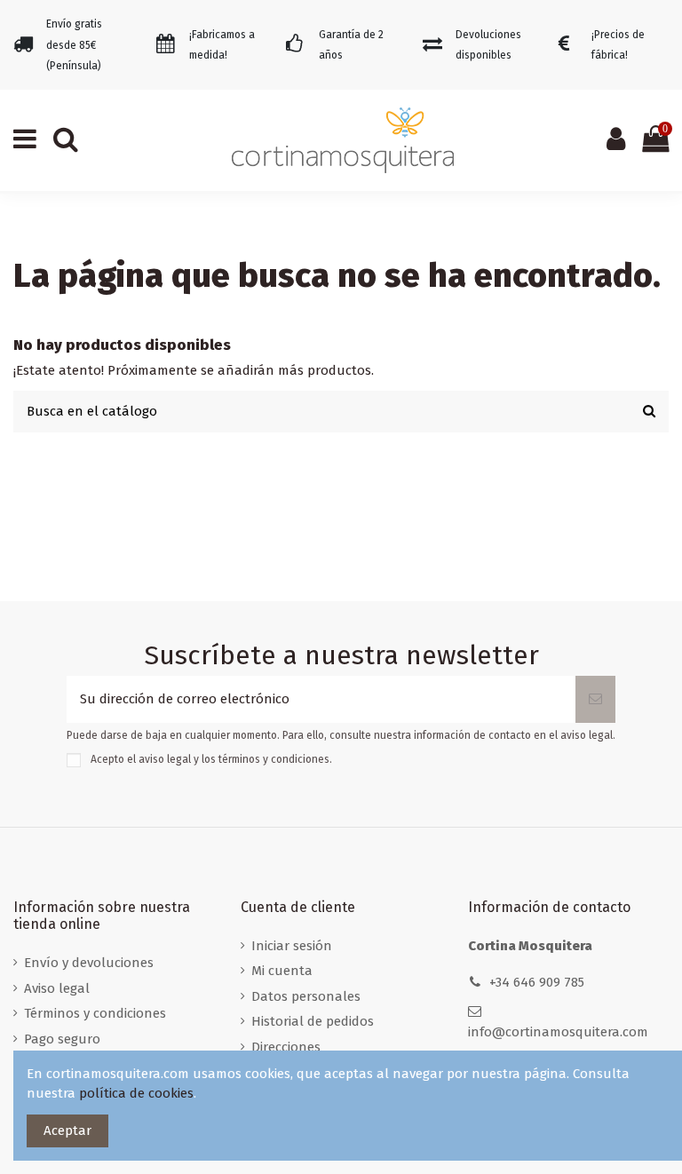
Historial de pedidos (312, 1021)
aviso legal (165, 759)
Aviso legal (57, 988)
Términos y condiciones (95, 1013)
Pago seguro (62, 1039)
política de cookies (136, 1093)
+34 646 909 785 (536, 982)
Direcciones (286, 1047)
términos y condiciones (273, 759)
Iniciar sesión (291, 946)
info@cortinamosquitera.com (558, 1032)
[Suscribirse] (595, 699)
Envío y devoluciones (89, 963)
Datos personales (306, 996)
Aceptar (67, 1130)
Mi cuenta (282, 971)
